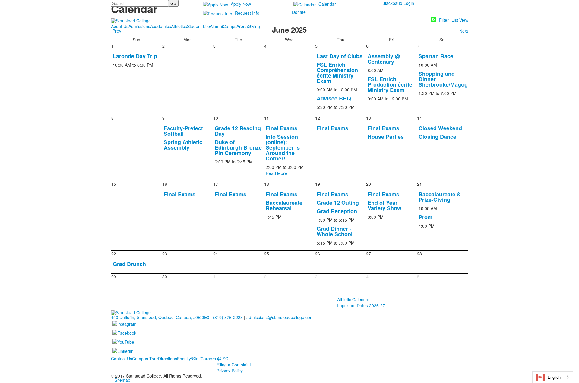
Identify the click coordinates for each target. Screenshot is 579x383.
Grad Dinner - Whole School (335, 231)
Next (463, 31)
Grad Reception (337, 211)
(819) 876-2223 (228, 317)
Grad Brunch (129, 264)
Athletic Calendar (353, 299)
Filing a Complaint (234, 365)
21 (419, 184)
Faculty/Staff (189, 359)
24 (215, 254)
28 (419, 254)
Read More (276, 173)
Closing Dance (437, 137)
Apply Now (241, 4)
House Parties (386, 137)
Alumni (216, 26)
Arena (242, 26)
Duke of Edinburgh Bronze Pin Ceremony (238, 147)
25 (266, 254)
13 (368, 118)
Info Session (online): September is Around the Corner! (283, 147)
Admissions (139, 26)
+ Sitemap (120, 380)
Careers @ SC (214, 359)
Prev (116, 31)
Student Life (198, 26)
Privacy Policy (230, 371)
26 (317, 254)
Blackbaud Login (398, 3)
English (554, 377)
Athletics (179, 26)
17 (215, 184)
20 (368, 184)
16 (164, 184)
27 (368, 254)
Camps (229, 26)
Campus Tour (145, 359)
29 (113, 277)
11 (266, 118)
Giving (254, 26)
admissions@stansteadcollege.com (280, 317)
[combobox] (552, 377)
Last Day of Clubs (339, 56)
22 (113, 254)
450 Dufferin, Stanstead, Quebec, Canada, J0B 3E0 (160, 317)
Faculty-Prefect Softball (183, 131)
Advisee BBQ (334, 98)
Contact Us (121, 359)
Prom (425, 217)
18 (266, 184)
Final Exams (281, 128)
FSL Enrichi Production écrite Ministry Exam (390, 84)
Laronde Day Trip (135, 56)
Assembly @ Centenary (384, 58)
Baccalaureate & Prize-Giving (440, 197)
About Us (119, 26)
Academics (160, 26)
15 (113, 184)
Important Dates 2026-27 (361, 305)
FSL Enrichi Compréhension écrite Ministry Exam (337, 73)
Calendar (327, 4)
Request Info (247, 13)
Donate (299, 12)
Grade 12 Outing (338, 203)
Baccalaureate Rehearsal (284, 205)
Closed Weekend (440, 128)
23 (164, 254)
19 (317, 184)
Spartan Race (436, 56)
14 (419, 118)
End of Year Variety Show (384, 205)
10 (215, 118)
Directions (167, 359)
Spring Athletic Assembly (183, 144)
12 (317, 118)
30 (164, 277)
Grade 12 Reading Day (238, 131)
